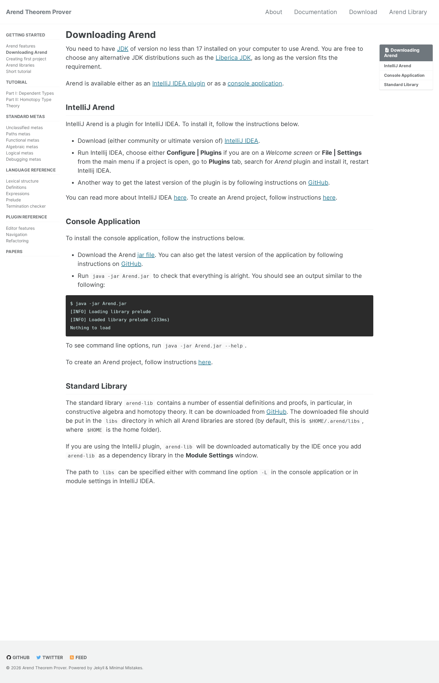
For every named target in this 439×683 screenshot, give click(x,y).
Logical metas (19, 152)
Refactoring (17, 240)
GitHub (318, 182)
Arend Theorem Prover (38, 12)
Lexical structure (22, 180)
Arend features (20, 45)
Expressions (17, 193)
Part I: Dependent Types (30, 93)
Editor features (20, 227)
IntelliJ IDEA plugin (178, 83)
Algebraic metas (22, 146)
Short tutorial (18, 70)
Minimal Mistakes (125, 667)
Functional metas (22, 140)
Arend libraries (20, 64)
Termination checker (26, 206)
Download (363, 12)
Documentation (315, 12)
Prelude (13, 199)
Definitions (16, 187)
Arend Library (408, 12)
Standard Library (401, 84)
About (273, 12)
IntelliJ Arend (397, 65)
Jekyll (98, 667)
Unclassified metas (24, 127)
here (180, 197)
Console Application (404, 75)
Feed (81, 657)
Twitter (52, 657)
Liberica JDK (233, 57)
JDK (122, 48)
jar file (146, 254)
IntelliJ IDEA (241, 140)
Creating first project (26, 58)
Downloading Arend (26, 52)
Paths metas (18, 133)
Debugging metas (23, 159)
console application (255, 83)
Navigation (16, 234)
